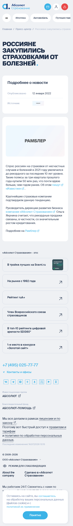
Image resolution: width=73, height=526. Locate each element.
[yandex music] (34, 380)
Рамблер (30, 231)
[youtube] (48, 380)
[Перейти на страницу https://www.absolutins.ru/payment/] (47, 6)
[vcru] (41, 380)
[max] (20, 380)
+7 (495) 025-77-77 (20, 365)
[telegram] (13, 380)
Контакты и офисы (19, 372)
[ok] (55, 380)
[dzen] (27, 380)
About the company (8, 474)
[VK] (6, 380)
